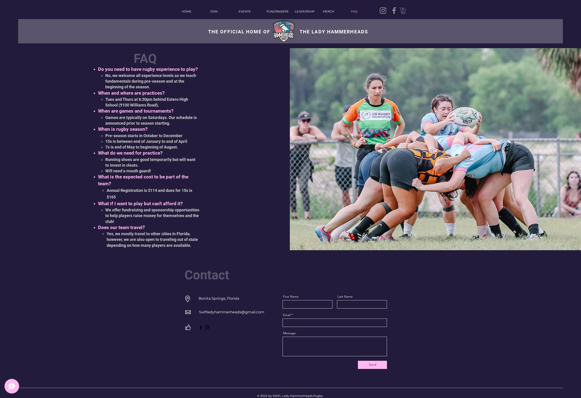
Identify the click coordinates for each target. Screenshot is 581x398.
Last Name (345, 296)
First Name (291, 296)
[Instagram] (383, 10)
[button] (403, 10)
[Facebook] (394, 10)
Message (289, 333)
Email (286, 314)
